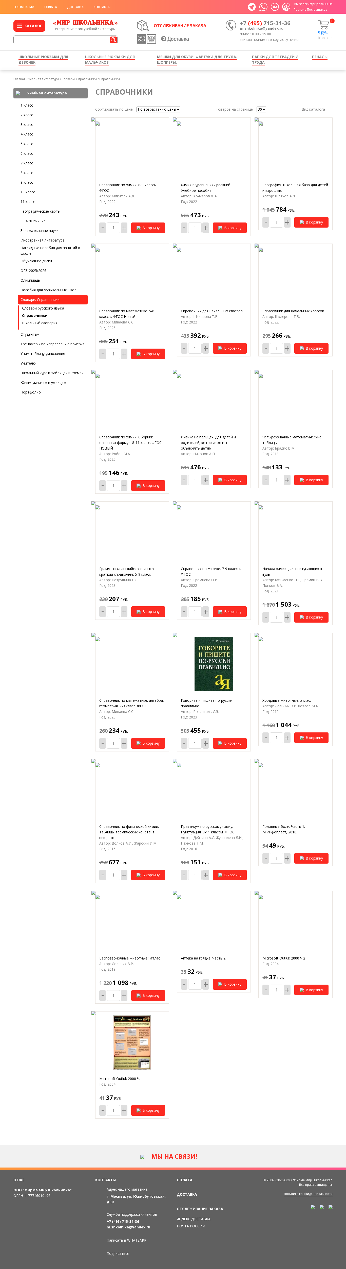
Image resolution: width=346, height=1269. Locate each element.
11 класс (28, 201)
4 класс (27, 134)
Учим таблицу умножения (43, 353)
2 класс (27, 114)
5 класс (27, 143)
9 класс (27, 182)
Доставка (75, 7)
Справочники (109, 79)
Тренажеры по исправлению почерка (53, 343)
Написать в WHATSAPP (126, 1240)
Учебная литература (43, 79)
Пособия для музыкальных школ (48, 289)
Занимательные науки (40, 230)
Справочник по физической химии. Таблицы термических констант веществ (129, 832)
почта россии (191, 1226)
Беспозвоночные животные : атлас (129, 958)
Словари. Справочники (79, 79)
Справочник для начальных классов (212, 310)
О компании (23, 7)
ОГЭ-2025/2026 (33, 270)
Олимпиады (31, 280)
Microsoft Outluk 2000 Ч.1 (120, 1078)
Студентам (30, 334)
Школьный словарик (39, 322)
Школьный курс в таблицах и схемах (52, 372)
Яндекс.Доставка (193, 1218)
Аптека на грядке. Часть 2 (203, 958)
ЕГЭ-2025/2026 (33, 220)
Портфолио (31, 392)
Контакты (102, 7)
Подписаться (118, 1253)
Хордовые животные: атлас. (286, 700)
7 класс (27, 163)
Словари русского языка (43, 308)
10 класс (28, 192)
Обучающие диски (36, 261)
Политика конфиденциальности (308, 1194)
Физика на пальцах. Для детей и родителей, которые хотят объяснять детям (208, 443)
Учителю (28, 363)
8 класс (27, 172)
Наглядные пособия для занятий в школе (50, 250)
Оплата (50, 7)
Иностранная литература (43, 240)
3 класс (27, 124)
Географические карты (40, 211)
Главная (19, 79)
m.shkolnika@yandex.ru (261, 28)
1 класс (27, 105)
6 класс (27, 153)
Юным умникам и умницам (43, 382)
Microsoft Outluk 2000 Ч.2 (283, 958)
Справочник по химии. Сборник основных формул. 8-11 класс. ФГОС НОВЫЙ (130, 443)
